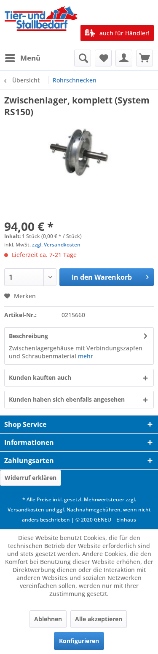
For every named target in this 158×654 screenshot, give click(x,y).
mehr (85, 356)
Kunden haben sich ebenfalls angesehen (67, 399)
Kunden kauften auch (40, 377)
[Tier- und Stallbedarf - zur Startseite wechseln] (41, 24)
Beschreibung (28, 336)
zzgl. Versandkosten (56, 244)
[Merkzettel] (103, 58)
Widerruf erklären (30, 478)
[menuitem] (22, 58)
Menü (30, 58)
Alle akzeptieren (98, 619)
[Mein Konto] (123, 58)
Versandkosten (26, 509)
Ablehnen (48, 619)
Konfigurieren (79, 641)
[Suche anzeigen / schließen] (82, 58)
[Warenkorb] (144, 58)
